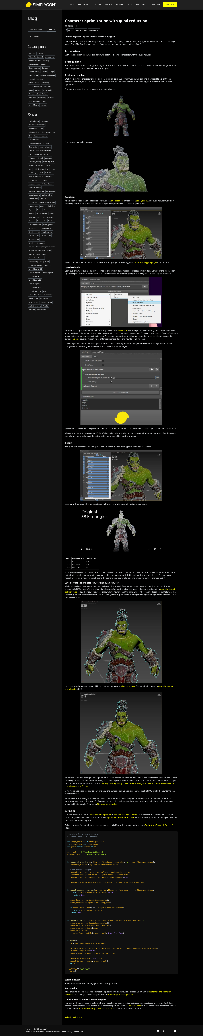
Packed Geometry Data (47, 202)
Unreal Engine (34, 105)
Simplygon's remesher (107, 804)
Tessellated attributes (36, 258)
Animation (44, 121)
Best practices (34, 64)
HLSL (41, 173)
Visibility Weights (35, 306)
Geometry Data (48, 162)
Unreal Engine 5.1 (48, 273)
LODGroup (43, 180)
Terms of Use (30, 1032)
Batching (46, 60)
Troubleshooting (35, 101)
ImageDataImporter (36, 176)
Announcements (35, 60)
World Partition (42, 309)
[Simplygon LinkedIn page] (174, 1030)
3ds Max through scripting (125, 814)
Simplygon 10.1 (34, 228)
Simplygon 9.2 (34, 239)
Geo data (48, 158)
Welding (32, 309)
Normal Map (33, 199)
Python (70, 30)
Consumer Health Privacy (62, 1032)
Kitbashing (45, 83)
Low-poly (47, 86)
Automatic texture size (37, 125)
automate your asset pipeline (120, 994)
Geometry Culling (35, 162)
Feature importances (41, 154)
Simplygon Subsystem (37, 243)
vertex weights (134, 1005)
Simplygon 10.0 (48, 225)
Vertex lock (44, 298)
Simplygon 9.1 (46, 236)
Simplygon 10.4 (47, 232)
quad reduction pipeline (100, 814)
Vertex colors (33, 298)
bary (41, 128)
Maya (31, 90)
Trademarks (78, 1032)
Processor (47, 210)
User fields (32, 295)
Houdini (32, 79)
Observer (43, 199)
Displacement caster (43, 151)
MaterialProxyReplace (36, 191)
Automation (33, 128)
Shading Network (35, 225)
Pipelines (32, 210)
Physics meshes (34, 94)
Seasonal (32, 221)
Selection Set (41, 221)
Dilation (31, 151)
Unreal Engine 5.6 (35, 291)
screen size (122, 330)
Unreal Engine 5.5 (35, 287)
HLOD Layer (33, 173)
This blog (75, 339)
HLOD (53, 169)
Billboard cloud (34, 132)
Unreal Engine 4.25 (35, 269)
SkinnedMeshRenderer (37, 250)
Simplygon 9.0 (34, 236)
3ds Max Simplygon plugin (145, 262)
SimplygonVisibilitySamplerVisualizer (42, 247)
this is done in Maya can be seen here (95, 1008)
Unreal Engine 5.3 (35, 280)
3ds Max (40, 53)
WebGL (45, 306)
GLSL (48, 165)
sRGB (49, 250)
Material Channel (35, 188)
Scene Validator (48, 217)
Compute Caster (45, 147)
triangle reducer (128, 686)
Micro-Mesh (50, 191)
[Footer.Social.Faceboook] (169, 1030)
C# (54, 132)
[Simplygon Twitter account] (163, 1030)
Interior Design (34, 83)
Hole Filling (49, 173)
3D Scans (32, 53)
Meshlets (38, 90)
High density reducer (41, 169)
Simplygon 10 (142, 200)
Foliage (51, 72)
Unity (45, 101)
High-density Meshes (47, 75)
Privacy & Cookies (44, 1032)
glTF (30, 169)
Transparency (33, 261)
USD (44, 291)
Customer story (34, 72)
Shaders (51, 221)
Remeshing (42, 97)
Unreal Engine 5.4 (35, 284)
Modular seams (34, 195)
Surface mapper (41, 254)
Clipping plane (34, 139)
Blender (43, 64)
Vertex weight (34, 302)
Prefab (39, 210)
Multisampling (47, 195)
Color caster (33, 147)
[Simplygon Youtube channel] (158, 1030)
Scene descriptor (35, 217)
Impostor (40, 79)
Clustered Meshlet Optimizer (39, 143)
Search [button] (52, 29)
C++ (30, 136)
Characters (45, 68)
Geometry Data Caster (36, 165)
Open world (47, 90)
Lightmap (48, 176)
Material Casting (47, 184)
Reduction (32, 97)
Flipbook (40, 158)
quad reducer (117, 200)
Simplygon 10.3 (34, 232)
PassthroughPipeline (47, 206)
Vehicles (44, 105)
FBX (30, 154)
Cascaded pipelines (40, 136)
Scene (51, 213)
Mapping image (34, 184)
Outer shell (33, 202)
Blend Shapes (46, 132)
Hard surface (33, 75)
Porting (44, 94)
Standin (31, 254)
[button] (141, 4)
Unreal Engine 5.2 (35, 276)
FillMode (32, 158)
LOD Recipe (33, 180)
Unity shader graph (36, 265)
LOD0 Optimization (35, 86)
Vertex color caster (44, 295)
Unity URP (48, 265)
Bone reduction (34, 68)
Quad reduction (81, 30)
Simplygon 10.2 (94, 30)
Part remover (33, 206)
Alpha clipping (34, 121)
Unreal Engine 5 (34, 273)
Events (44, 72)
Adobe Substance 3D (36, 57)
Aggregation (49, 57)
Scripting (51, 97)
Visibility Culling (46, 302)
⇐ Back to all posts (73, 1017)
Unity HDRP (44, 261)
